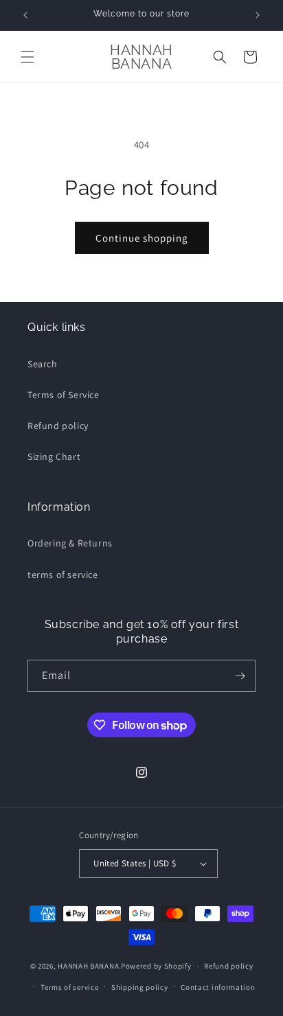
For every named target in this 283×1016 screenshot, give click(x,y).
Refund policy (58, 425)
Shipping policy (139, 987)
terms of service (62, 574)
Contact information (218, 987)
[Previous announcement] (25, 15)
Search (42, 364)
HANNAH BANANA (88, 966)
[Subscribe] (240, 676)
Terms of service (69, 987)
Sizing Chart (53, 456)
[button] (27, 57)
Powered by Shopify (156, 966)
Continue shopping (141, 237)
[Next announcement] (257, 15)
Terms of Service (63, 395)
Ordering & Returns (70, 543)
